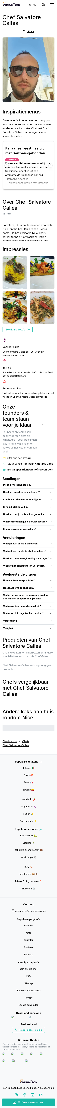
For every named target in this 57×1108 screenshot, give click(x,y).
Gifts (28, 932)
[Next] (50, 165)
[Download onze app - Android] (37, 1018)
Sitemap (28, 983)
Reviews (28, 947)
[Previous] (6, 165)
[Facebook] (24, 1095)
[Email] (41, 1095)
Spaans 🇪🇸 (28, 789)
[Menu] (51, 4)
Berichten (29, 940)
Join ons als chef (28, 969)
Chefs (25, 741)
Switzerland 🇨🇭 (22, 1035)
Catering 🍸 (28, 842)
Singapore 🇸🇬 (39, 1035)
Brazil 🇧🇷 (35, 1035)
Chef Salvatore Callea (16, 745)
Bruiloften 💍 (28, 888)
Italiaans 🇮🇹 (28, 768)
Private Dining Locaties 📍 (28, 881)
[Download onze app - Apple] (18, 1018)
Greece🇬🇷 (20, 1035)
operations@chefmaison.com (30, 911)
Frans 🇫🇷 (28, 782)
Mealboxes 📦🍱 (28, 874)
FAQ (28, 976)
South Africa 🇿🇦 (28, 1035)
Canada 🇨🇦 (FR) (25, 1035)
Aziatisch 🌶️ (28, 799)
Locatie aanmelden (28, 1005)
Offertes (28, 925)
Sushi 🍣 (28, 775)
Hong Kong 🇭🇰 (37, 1035)
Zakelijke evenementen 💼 (29, 850)
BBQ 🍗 (28, 867)
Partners (28, 954)
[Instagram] (16, 1095)
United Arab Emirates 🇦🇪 (31, 1035)
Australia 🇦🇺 (33, 1035)
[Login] (43, 4)
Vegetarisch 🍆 (28, 806)
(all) (40, 762)
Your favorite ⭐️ (28, 821)
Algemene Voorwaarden (28, 990)
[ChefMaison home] (28, 1081)
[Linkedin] (33, 1095)
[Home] (11, 4)
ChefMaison (10, 741)
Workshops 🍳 (28, 857)
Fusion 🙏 (28, 813)
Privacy (28, 997)
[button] (28, 31)
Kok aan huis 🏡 (28, 835)
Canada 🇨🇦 (23, 1035)
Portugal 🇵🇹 (18, 1035)
